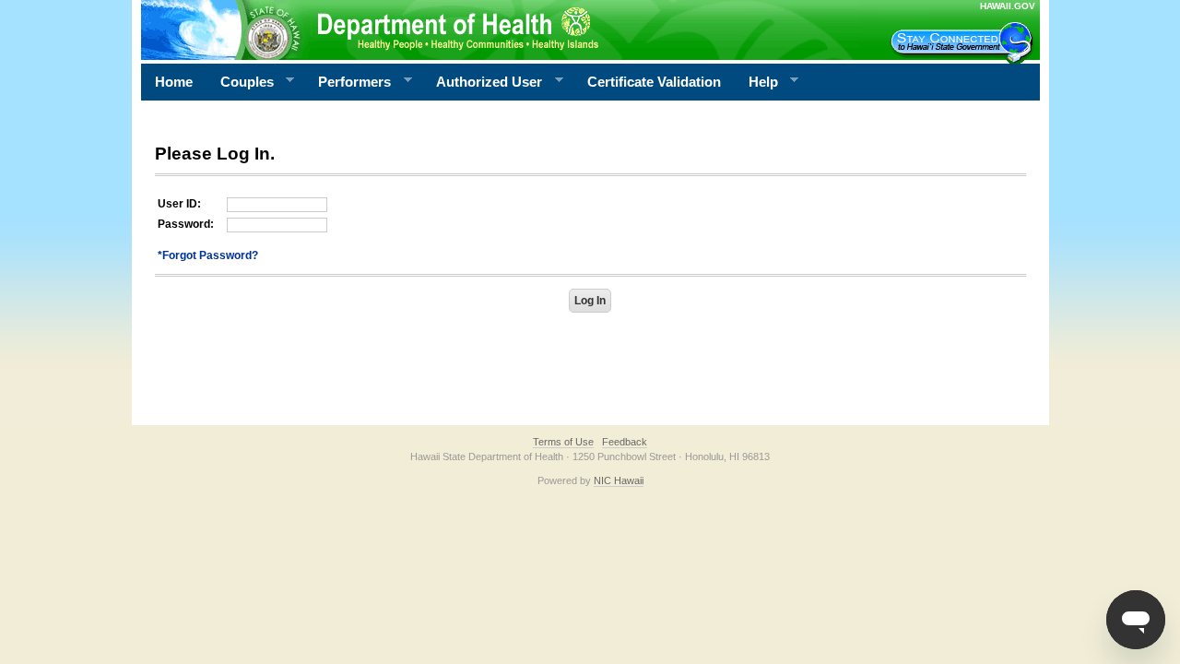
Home (174, 81)
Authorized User (482, 82)
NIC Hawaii (618, 480)
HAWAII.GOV (1007, 6)
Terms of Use (563, 441)
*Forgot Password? (208, 255)
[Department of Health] (500, 29)
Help (756, 82)
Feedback (624, 441)
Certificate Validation (654, 81)
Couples (240, 82)
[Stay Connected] (964, 42)
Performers (347, 82)
